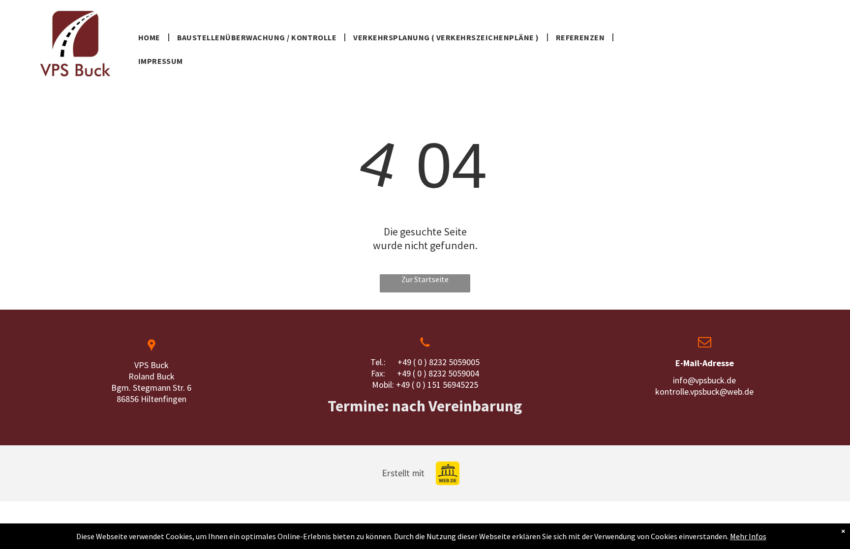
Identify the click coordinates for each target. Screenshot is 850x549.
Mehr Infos (748, 536)
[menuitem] (150, 36)
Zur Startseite (425, 279)
